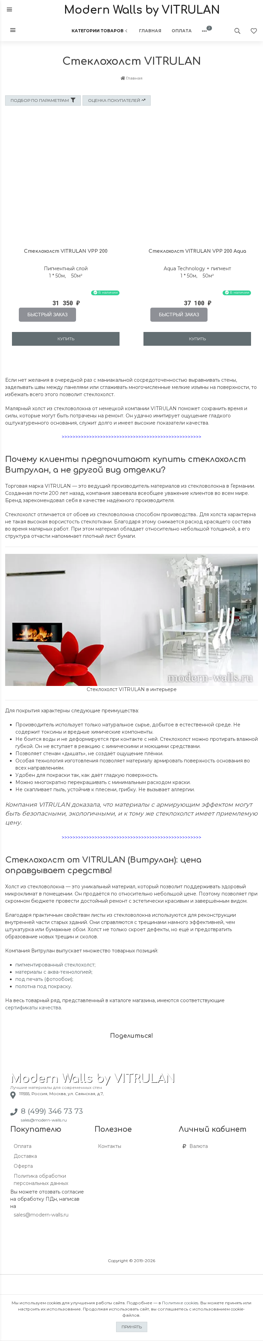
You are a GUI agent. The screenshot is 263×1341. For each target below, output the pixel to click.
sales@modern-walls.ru (44, 1120)
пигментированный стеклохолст (55, 965)
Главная (150, 30)
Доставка (25, 1156)
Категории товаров (98, 30)
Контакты (109, 1146)
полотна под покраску (43, 986)
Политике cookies (180, 1302)
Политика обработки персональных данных (41, 1179)
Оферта (23, 1166)
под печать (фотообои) (43, 979)
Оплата (182, 30)
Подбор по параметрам (40, 100)
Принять (132, 1326)
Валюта (198, 1146)
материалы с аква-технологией (53, 972)
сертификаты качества (33, 1008)
